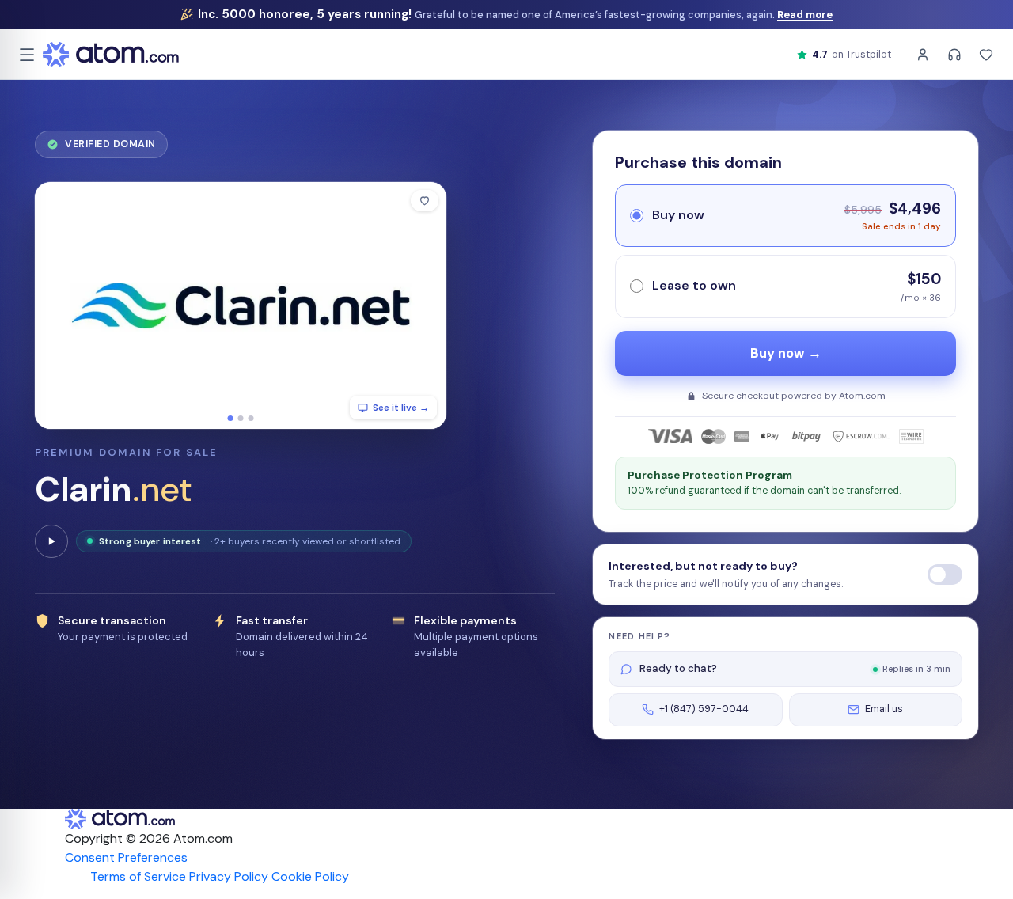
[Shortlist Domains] (986, 54)
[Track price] (945, 574)
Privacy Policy (228, 876)
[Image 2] (241, 418)
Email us (884, 709)
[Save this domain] (424, 200)
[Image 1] (230, 418)
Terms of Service (138, 876)
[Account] (923, 54)
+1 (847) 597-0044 (704, 709)
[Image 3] (251, 418)
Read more (805, 14)
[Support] (954, 54)
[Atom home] (111, 54)
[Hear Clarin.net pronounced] (51, 541)
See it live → (401, 407)
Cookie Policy (310, 876)
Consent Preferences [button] (126, 857)
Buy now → (785, 353)
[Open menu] (27, 54)
